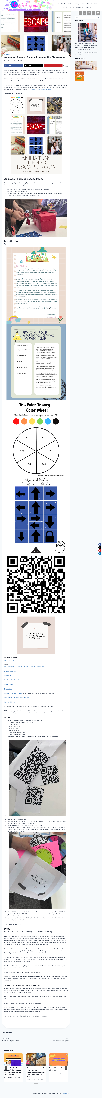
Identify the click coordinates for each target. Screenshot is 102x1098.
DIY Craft (72, 7)
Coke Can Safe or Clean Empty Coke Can (16, 697)
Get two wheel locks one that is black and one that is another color (24, 666)
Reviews (89, 4)
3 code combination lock (11, 680)
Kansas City (79, 7)
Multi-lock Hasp (9, 660)
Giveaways (76, 4)
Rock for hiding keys (10, 702)
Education (88, 7)
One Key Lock (8, 675)
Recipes (65, 7)
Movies (83, 4)
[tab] (34, 1083)
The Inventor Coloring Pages (61, 1039)
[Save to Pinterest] (99, 550)
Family (69, 4)
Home (58, 4)
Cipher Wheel (8, 689)
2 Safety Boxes (8, 684)
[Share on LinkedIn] (99, 553)
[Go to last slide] (6, 1068)
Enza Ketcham (9, 60)
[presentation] (13, 1059)
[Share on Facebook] (99, 544)
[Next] (66, 1068)
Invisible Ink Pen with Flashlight (13, 693)
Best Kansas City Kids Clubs (10, 1039)
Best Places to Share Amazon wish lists (39, 89)
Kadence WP (65, 1093)
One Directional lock (10, 671)
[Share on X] (99, 547)
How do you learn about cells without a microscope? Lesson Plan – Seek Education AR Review (36, 1072)
